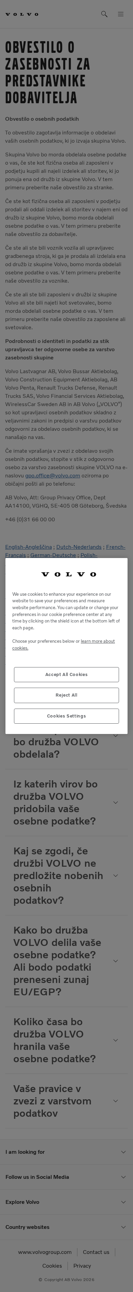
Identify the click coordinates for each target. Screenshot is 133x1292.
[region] (66, 646)
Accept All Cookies (66, 674)
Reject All (66, 695)
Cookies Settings (66, 716)
